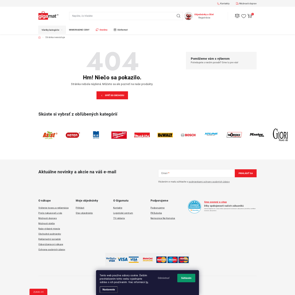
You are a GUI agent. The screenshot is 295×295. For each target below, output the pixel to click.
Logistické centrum (123, 213)
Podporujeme (158, 208)
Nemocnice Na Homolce (163, 218)
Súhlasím (186, 278)
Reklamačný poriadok (49, 239)
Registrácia (204, 18)
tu (147, 282)
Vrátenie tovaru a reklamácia (53, 208)
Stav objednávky (84, 213)
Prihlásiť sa (246, 173)
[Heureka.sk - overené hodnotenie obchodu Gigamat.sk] (194, 206)
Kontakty (225, 3)
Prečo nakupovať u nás (50, 213)
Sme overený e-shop (215, 202)
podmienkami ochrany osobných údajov (209, 181)
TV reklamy (119, 218)
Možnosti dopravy (248, 3)
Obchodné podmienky (49, 234)
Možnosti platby (46, 223)
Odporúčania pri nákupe (50, 244)
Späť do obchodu (114, 95)
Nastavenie (108, 289)
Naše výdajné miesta (49, 228)
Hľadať (178, 16)
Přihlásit (80, 208)
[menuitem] (52, 30)
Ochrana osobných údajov (51, 249)
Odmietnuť (163, 278)
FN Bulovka (156, 213)
